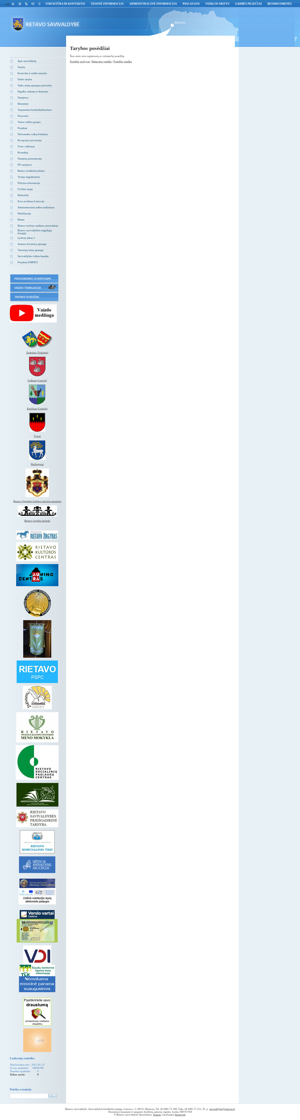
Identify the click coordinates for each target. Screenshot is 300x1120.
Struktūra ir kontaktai (65, 3)
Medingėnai (37, 464)
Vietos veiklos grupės (29, 122)
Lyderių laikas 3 (26, 237)
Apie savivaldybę (27, 61)
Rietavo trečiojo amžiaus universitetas (38, 225)
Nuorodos (23, 115)
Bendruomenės (279, 3)
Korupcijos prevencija (29, 140)
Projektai (22, 128)
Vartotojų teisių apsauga (30, 250)
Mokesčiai (23, 195)
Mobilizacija (24, 213)
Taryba (21, 67)
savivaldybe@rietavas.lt (222, 1109)
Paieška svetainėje (20, 1089)
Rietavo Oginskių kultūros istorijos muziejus (37, 501)
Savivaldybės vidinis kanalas (33, 256)
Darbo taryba (25, 79)
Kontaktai (23, 152)
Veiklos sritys (217, 3)
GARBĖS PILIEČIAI (248, 3)
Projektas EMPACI (28, 262)
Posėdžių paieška (122, 61)
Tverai (37, 436)
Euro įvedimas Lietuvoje (31, 201)
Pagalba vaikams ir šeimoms (33, 91)
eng (8, 3)
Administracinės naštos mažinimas (36, 207)
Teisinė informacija (107, 3)
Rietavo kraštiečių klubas (31, 170)
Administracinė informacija (153, 3)
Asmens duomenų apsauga (32, 244)
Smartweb (180, 1114)
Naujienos (23, 97)
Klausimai (23, 103)
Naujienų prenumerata (30, 158)
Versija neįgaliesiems (29, 176)
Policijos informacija (29, 183)
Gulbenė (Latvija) (37, 380)
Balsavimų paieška (102, 61)
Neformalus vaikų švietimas (33, 134)
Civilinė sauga (25, 189)
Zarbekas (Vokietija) (37, 352)
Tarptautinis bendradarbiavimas (35, 109)
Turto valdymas (26, 146)
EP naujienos (25, 164)
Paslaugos (191, 3)
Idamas (157, 1114)
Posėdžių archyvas (80, 61)
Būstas (21, 219)
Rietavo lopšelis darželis (37, 520)
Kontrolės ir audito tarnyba (32, 73)
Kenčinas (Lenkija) (37, 408)
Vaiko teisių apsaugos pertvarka (35, 85)
